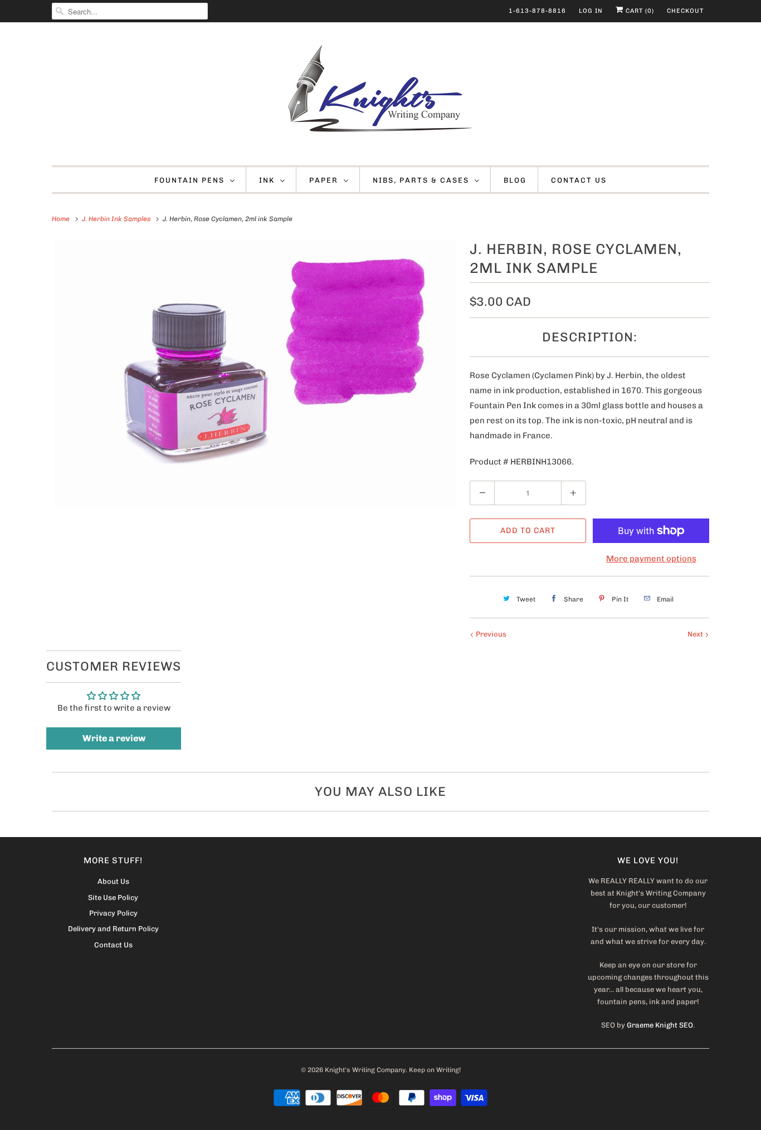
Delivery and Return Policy (113, 928)
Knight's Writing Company (365, 1070)
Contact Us (579, 180)
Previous (490, 634)
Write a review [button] (113, 738)
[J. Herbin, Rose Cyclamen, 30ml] (255, 374)
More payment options (651, 559)
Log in (591, 10)
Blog (515, 180)
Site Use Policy (113, 897)
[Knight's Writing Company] (380, 96)
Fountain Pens (189, 180)
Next (696, 634)
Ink (267, 180)
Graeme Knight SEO (660, 1025)
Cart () (638, 10)
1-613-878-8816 (537, 10)
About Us (113, 881)
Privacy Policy (113, 913)
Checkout (685, 10)
